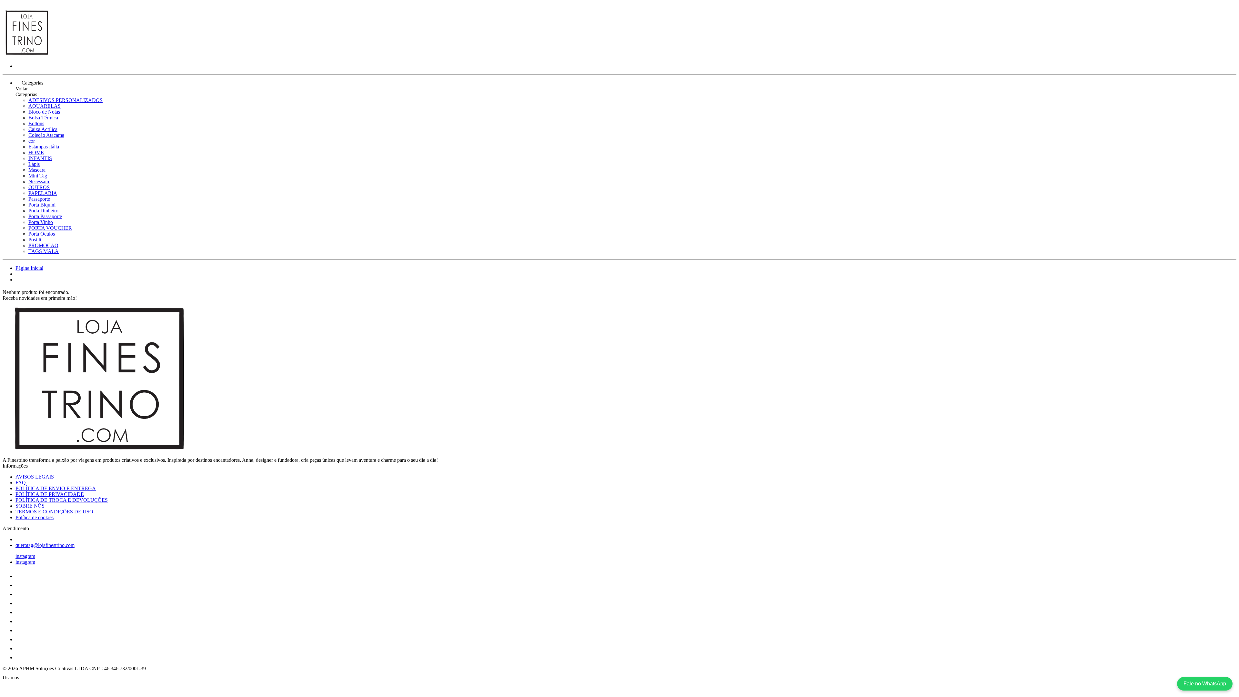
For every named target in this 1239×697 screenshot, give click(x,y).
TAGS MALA (43, 251)
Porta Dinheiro (43, 210)
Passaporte (39, 199)
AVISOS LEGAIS (34, 477)
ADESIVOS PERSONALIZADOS (65, 100)
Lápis (34, 164)
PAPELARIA (42, 193)
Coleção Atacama (46, 135)
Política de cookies (34, 517)
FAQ (20, 482)
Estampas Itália (43, 146)
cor (31, 141)
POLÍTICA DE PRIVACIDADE (49, 494)
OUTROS (39, 187)
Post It (34, 239)
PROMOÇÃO (43, 245)
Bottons (36, 123)
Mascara (36, 170)
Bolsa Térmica (43, 117)
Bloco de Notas (44, 112)
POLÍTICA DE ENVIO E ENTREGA (55, 488)
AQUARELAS (44, 106)
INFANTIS (40, 158)
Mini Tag (37, 175)
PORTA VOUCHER (50, 228)
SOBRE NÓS (30, 506)
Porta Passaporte (45, 216)
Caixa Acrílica (42, 129)
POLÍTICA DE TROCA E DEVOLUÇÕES (61, 500)
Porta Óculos (41, 234)
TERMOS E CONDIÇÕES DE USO (54, 511)
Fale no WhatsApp (1205, 683)
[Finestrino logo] (27, 55)
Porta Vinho (40, 222)
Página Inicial (29, 268)
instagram (25, 556)
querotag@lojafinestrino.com (45, 545)
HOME (36, 152)
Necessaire (39, 181)
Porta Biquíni (41, 204)
